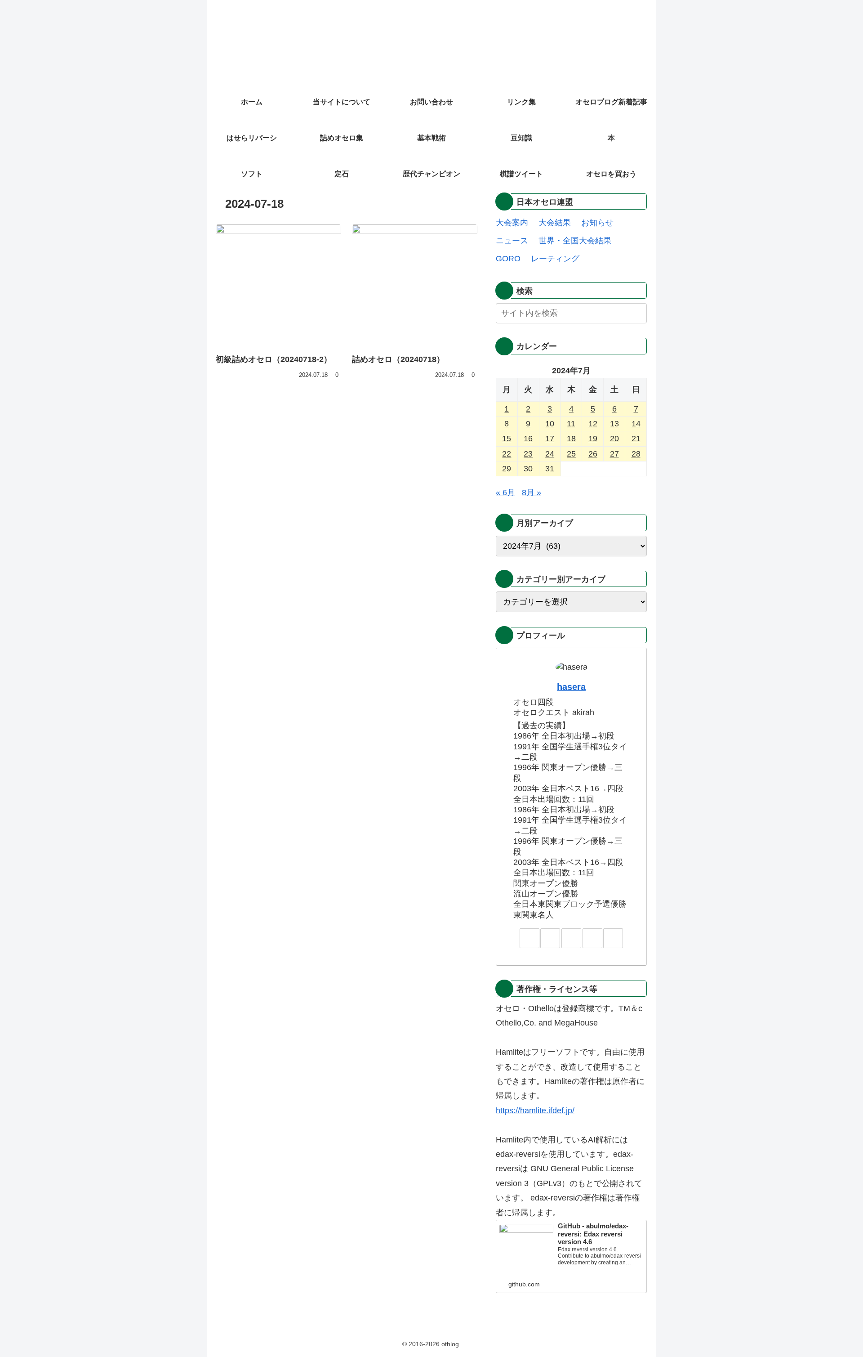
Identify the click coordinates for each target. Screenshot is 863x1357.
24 (549, 453)
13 (614, 423)
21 (636, 438)
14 (636, 423)
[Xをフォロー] (550, 938)
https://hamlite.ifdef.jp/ (535, 1110)
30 (528, 468)
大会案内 (512, 222)
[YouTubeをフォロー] (592, 938)
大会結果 (554, 222)
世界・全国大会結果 (574, 240)
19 (592, 438)
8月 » (531, 492)
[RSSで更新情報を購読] (613, 938)
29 (506, 468)
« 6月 (505, 492)
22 (506, 453)
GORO (508, 258)
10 (549, 423)
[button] (638, 313)
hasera (571, 687)
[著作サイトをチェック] (529, 938)
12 (592, 423)
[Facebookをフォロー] (571, 938)
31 (549, 468)
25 (571, 453)
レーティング (555, 258)
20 (614, 438)
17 (549, 438)
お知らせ (597, 222)
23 (528, 453)
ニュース (512, 240)
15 (506, 438)
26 (592, 453)
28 (636, 453)
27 (614, 453)
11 (571, 423)
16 (528, 438)
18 (571, 438)
